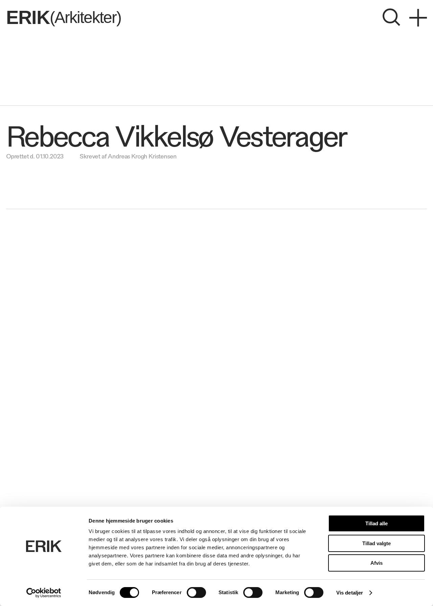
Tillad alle (376, 523)
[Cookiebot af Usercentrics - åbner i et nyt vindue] (43, 593)
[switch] (196, 592)
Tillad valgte (376, 543)
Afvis (376, 563)
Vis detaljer (349, 593)
